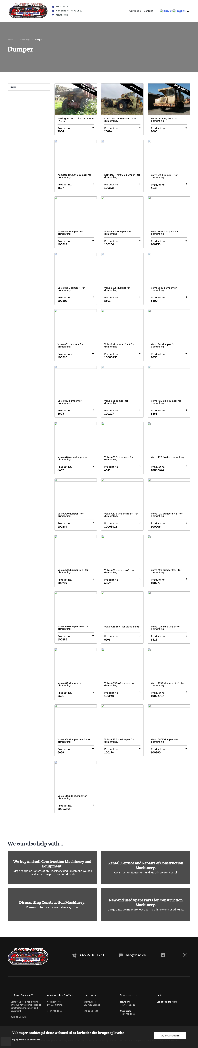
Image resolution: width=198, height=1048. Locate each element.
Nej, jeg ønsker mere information (26, 1040)
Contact (148, 10)
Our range (135, 10)
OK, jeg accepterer (170, 1036)
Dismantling (24, 39)
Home (10, 39)
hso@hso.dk (136, 955)
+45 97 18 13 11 (91, 955)
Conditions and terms (167, 1002)
